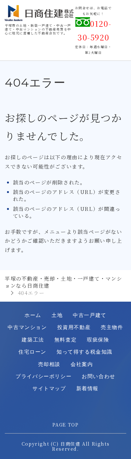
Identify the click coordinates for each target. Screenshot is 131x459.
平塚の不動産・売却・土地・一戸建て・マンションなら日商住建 (63, 282)
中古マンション (27, 327)
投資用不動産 (74, 327)
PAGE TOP (65, 424)
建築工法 (33, 340)
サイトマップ (49, 388)
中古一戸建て (90, 315)
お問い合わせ (98, 376)
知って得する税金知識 (85, 352)
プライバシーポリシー (44, 376)
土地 (57, 315)
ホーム (32, 315)
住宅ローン (32, 352)
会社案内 (82, 364)
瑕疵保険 (98, 340)
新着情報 (87, 388)
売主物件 (112, 327)
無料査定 (65, 340)
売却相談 (49, 364)
